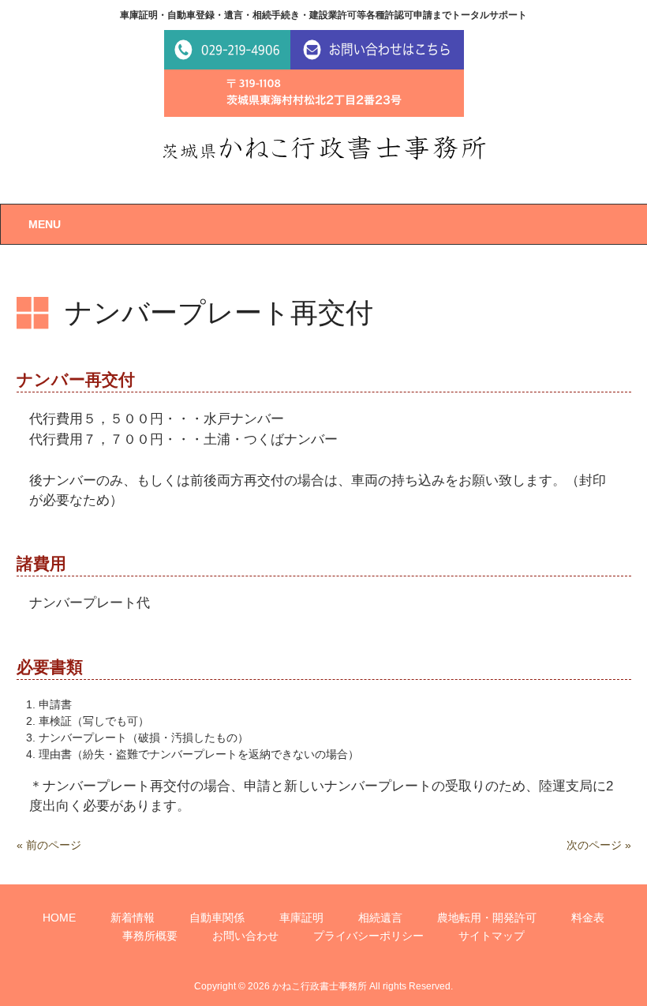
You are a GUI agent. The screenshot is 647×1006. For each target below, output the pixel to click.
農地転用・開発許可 (487, 917)
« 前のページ (49, 845)
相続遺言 (380, 917)
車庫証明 (301, 917)
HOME (59, 917)
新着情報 (132, 917)
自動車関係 (217, 917)
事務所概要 (150, 935)
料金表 (587, 917)
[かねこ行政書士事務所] (324, 147)
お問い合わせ (245, 935)
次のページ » (599, 845)
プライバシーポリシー (368, 935)
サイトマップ (491, 935)
